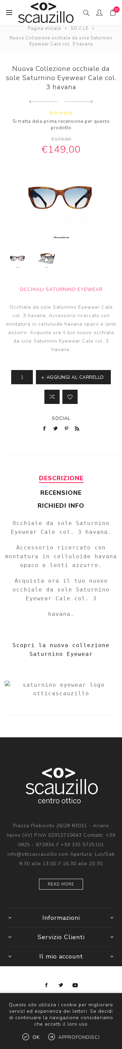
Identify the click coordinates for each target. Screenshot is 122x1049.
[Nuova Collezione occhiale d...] (43, 101)
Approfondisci (79, 1037)
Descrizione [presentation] (61, 478)
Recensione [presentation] (61, 493)
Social (61, 418)
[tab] (61, 478)
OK (36, 1037)
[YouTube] (75, 985)
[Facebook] (46, 985)
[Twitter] (61, 985)
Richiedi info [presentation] (61, 506)
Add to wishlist (70, 397)
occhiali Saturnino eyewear (61, 289)
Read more (61, 884)
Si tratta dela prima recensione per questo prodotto (61, 124)
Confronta (52, 397)
